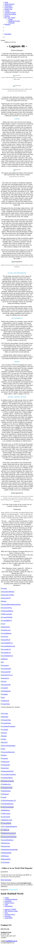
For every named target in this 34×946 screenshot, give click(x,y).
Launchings (8, 901)
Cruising (7, 11)
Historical (7, 24)
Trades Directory (10, 4)
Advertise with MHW (9, 866)
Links (6, 904)
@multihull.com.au (11, 941)
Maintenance (8, 6)
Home (6, 2)
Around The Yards (10, 12)
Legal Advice (9, 7)
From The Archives (10, 14)
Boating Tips (8, 9)
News (6, 913)
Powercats (8, 916)
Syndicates (11, 22)
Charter (10, 19)
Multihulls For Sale (14, 21)
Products (7, 16)
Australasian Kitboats (11, 899)
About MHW (9, 918)
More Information (6, 880)
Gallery (7, 897)
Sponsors (10, 909)
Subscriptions (9, 906)
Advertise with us (10, 914)
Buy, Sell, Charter (10, 17)
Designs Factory (9, 903)
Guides (11, 911)
